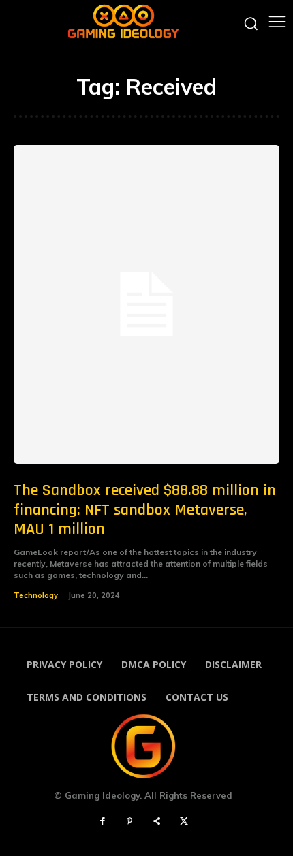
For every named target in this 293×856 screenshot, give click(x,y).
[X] (184, 822)
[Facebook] (102, 822)
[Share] (156, 822)
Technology (36, 595)
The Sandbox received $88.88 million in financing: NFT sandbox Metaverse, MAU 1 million (145, 510)
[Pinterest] (129, 822)
